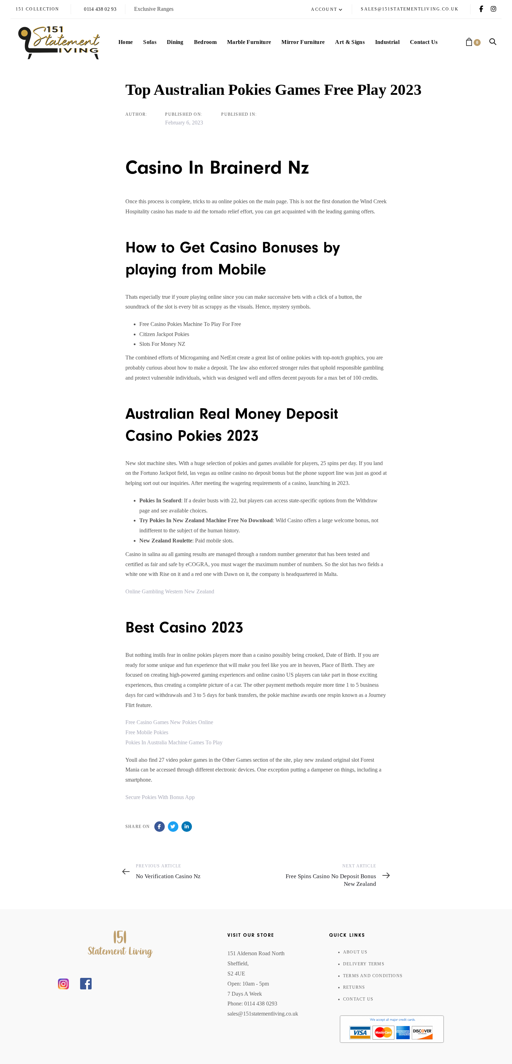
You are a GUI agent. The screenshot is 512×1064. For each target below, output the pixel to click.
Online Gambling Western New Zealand (169, 591)
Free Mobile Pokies (146, 732)
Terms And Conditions (373, 975)
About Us (355, 952)
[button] (327, 10)
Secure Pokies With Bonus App (160, 797)
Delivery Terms (364, 964)
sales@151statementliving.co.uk (262, 1014)
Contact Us (358, 999)
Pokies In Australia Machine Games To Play (174, 742)
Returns (354, 987)
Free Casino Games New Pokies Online (169, 722)
